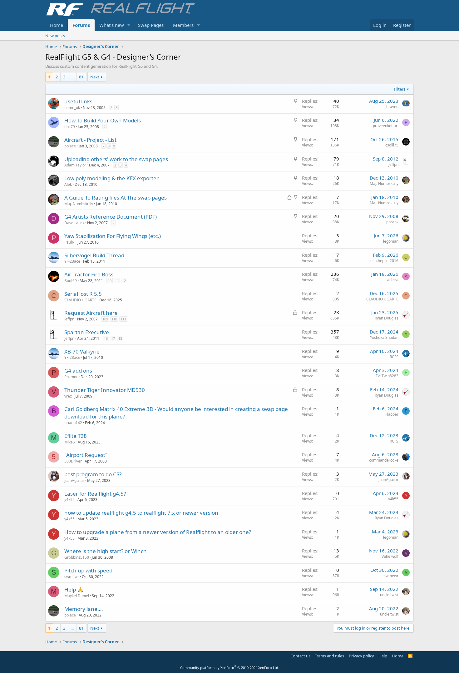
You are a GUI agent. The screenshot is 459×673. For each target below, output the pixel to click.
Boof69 (70, 280)
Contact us (300, 656)
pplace (70, 146)
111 (123, 319)
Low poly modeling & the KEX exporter (111, 178)
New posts (55, 35)
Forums (81, 25)
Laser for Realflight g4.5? (95, 493)
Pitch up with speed (88, 570)
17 (113, 338)
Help (382, 656)
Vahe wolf (390, 556)
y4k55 (69, 499)
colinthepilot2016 (383, 260)
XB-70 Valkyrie (82, 351)
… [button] (72, 77)
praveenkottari (385, 125)
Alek (68, 184)
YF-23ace (72, 261)
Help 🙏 (74, 589)
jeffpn (393, 164)
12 (124, 280)
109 (105, 319)
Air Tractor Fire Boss (88, 274)
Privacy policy (361, 656)
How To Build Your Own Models (102, 120)
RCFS (394, 356)
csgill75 (391, 145)
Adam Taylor (75, 165)
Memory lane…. (83, 608)
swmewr (71, 576)
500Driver (73, 461)
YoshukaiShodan (384, 337)
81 (81, 77)
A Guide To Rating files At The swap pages (115, 197)
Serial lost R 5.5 (83, 293)
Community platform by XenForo (229, 667)
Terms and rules (329, 656)
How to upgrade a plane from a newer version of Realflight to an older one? (157, 532)
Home (56, 25)
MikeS (69, 442)
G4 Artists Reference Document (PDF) (110, 216)
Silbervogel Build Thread (94, 255)
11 (117, 280)
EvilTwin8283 (387, 376)
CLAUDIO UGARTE (80, 300)
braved (392, 106)
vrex (68, 396)
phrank (392, 222)
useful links (78, 101)
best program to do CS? (92, 474)
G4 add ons (78, 370)
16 (106, 338)
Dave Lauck (74, 222)
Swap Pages (151, 25)
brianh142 (73, 422)
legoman (390, 241)
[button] (129, 25)
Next (94, 77)
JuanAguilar (74, 480)
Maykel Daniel (76, 595)
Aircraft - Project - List (90, 139)
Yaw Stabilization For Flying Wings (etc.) (112, 236)
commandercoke (383, 460)
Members (183, 25)
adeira (392, 279)
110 (114, 319)
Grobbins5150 (76, 557)
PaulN (69, 242)
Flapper (391, 414)
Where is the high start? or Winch (105, 551)
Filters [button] (399, 89)
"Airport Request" (85, 454)
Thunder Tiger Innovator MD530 (104, 389)
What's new (111, 25)
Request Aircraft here (91, 312)
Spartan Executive (86, 332)
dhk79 (69, 126)
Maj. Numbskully (384, 183)
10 (109, 280)
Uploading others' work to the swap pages (116, 159)
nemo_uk (72, 107)
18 (120, 338)
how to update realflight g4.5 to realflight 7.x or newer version (141, 512)
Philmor (71, 376)
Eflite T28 (75, 435)
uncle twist (389, 594)
